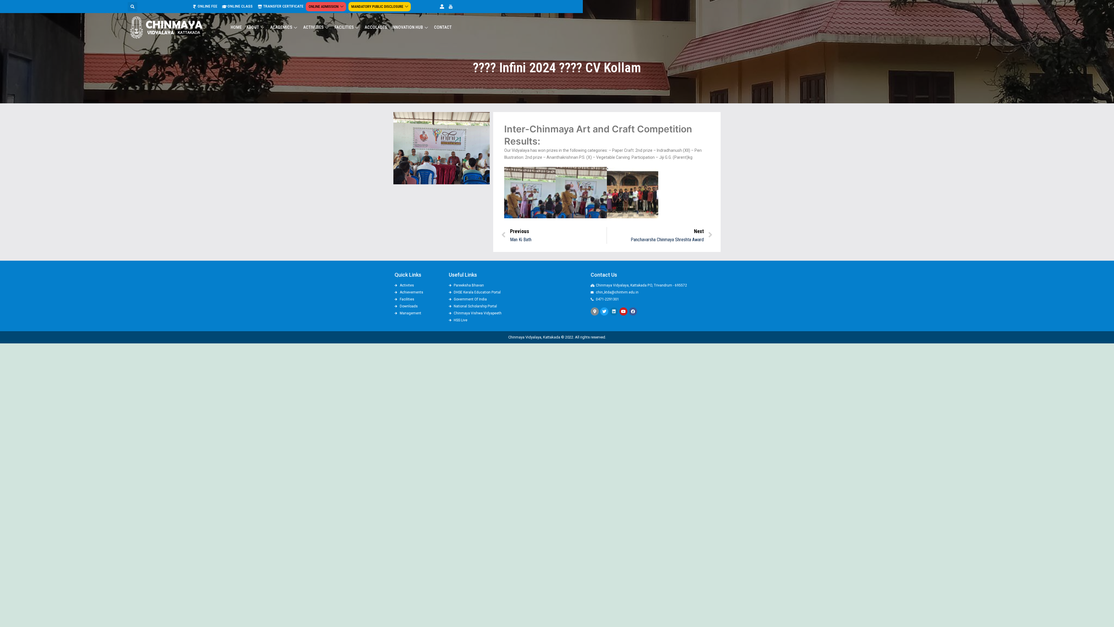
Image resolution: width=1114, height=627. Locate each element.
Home (236, 27)
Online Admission (324, 6)
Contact (443, 27)
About (252, 27)
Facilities (344, 27)
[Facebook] (633, 311)
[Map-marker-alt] (595, 311)
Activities (313, 27)
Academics (281, 27)
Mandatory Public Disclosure (377, 6)
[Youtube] (623, 311)
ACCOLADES (376, 27)
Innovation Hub (407, 27)
